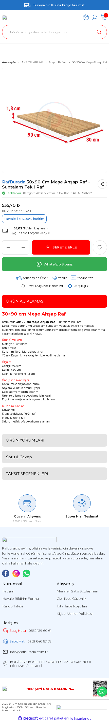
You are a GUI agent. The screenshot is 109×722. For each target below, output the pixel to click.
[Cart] (103, 17)
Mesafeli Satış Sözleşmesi (77, 591)
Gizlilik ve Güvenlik (71, 599)
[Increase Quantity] (23, 247)
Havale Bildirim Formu (21, 599)
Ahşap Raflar (45, 193)
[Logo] (4, 17)
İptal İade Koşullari (72, 606)
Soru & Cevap (19, 456)
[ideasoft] (28, 718)
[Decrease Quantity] (8, 247)
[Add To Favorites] (100, 247)
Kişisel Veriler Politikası (75, 613)
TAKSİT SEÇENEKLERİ (27, 473)
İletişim (8, 591)
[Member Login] (94, 17)
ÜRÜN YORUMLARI (25, 440)
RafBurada (14, 181)
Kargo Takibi (13, 606)
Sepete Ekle (64, 247)
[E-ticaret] (54, 718)
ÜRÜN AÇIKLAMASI (25, 301)
